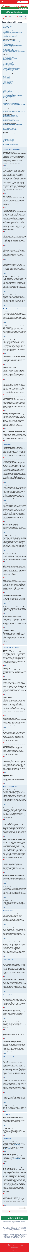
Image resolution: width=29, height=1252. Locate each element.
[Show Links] (2, 2)
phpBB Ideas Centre (17, 1158)
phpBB (4, 377)
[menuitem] (6, 16)
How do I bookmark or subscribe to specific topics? (13, 127)
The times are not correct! (8, 44)
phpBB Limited (17, 1144)
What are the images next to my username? (11, 47)
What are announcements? (8, 81)
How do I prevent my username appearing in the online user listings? (14, 42)
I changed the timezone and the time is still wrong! (12, 45)
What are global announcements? (9, 79)
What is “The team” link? (7, 97)
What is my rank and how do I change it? (11, 50)
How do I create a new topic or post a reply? (11, 55)
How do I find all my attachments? (9, 135)
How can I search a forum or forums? (10, 115)
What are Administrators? (8, 89)
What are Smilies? (6, 77)
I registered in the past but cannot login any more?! (12, 32)
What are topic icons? (7, 84)
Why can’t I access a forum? (8, 63)
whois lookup (6, 1175)
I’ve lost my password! (7, 33)
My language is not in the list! (8, 46)
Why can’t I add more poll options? (9, 60)
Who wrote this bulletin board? (8, 139)
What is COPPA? (6, 27)
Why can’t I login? (6, 31)
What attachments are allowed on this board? (11, 133)
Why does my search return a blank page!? (11, 117)
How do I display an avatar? (8, 49)
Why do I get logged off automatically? (10, 35)
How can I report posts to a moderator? (10, 67)
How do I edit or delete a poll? (8, 62)
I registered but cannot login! (8, 30)
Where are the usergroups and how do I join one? (12, 92)
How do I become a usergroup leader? (10, 94)
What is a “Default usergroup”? (9, 96)
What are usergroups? (7, 91)
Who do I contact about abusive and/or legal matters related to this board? (14, 142)
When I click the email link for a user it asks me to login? (13, 51)
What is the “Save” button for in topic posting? (11, 68)
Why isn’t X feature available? (8, 140)
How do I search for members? (9, 119)
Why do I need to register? (8, 26)
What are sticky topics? (7, 82)
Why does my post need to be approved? (11, 69)
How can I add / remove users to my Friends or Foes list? (14, 111)
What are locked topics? (7, 83)
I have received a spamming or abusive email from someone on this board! (14, 105)
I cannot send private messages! (9, 102)
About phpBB (8, 1148)
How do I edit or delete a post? (9, 57)
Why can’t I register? (7, 28)
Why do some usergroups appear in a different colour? (13, 95)
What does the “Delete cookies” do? (10, 36)
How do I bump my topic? (8, 70)
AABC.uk (16, 1247)
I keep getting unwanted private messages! (11, 103)
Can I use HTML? (6, 76)
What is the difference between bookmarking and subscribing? (12, 125)
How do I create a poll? (7, 59)
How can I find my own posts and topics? (11, 120)
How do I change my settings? (9, 40)
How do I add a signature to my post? (10, 58)
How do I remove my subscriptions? (10, 129)
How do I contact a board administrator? (10, 144)
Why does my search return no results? (10, 116)
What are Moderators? (7, 90)
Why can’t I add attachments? (8, 64)
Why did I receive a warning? (8, 65)
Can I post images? (6, 78)
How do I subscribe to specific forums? (10, 128)
